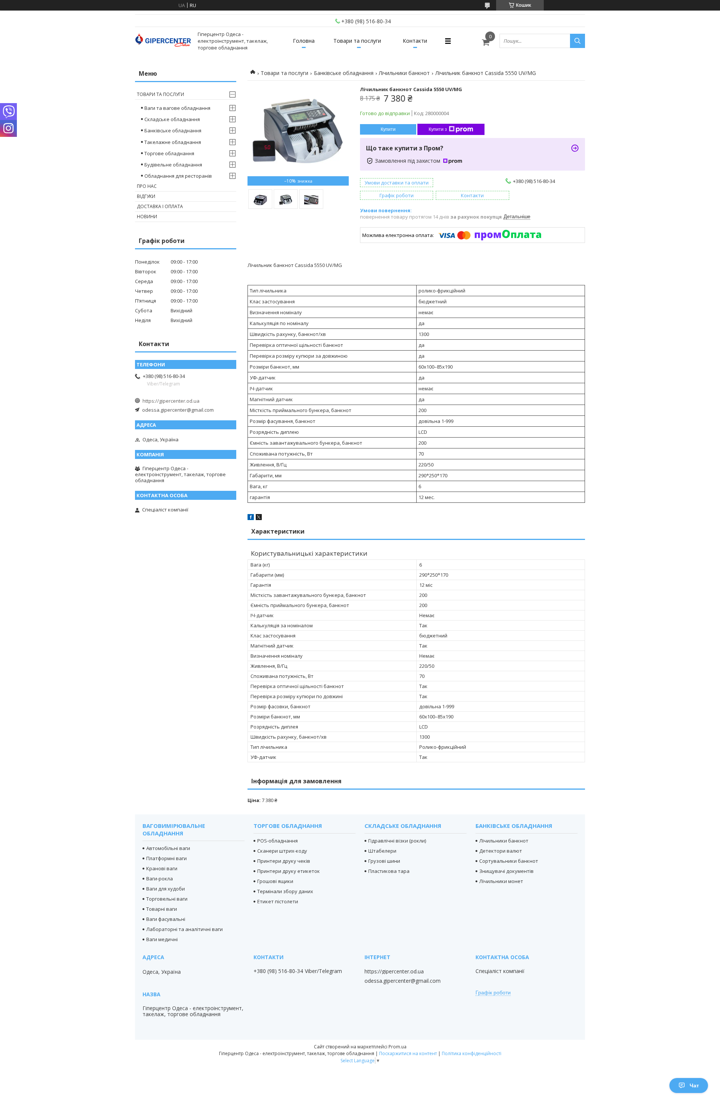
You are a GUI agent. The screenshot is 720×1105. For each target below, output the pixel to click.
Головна (304, 40)
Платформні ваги (166, 858)
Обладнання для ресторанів (178, 175)
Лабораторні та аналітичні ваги (184, 929)
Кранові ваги (161, 868)
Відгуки (146, 196)
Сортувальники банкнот (508, 861)
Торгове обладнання (169, 153)
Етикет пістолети (277, 901)
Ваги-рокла (159, 878)
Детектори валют (500, 850)
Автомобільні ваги (168, 848)
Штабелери (382, 850)
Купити (388, 129)
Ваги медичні (162, 939)
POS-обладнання (277, 840)
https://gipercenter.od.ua (171, 401)
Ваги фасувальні (165, 919)
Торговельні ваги (167, 898)
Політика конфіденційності (471, 1053)
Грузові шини (384, 861)
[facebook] (251, 518)
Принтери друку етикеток (288, 871)
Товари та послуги (357, 40)
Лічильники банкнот (404, 72)
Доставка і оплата (160, 206)
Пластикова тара (389, 871)
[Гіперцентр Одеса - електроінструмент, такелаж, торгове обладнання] (163, 41)
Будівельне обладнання (173, 164)
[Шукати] (577, 41)
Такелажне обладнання (172, 142)
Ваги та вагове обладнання (177, 108)
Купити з (438, 129)
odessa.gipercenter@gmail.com (178, 410)
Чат (694, 1086)
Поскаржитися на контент (408, 1053)
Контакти (415, 40)
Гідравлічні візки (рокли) (397, 840)
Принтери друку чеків (283, 861)
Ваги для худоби (165, 888)
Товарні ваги (161, 909)
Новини (147, 216)
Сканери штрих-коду (282, 850)
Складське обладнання (172, 119)
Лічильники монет (501, 881)
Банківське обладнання (344, 72)
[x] (259, 518)
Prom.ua (397, 1047)
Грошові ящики (275, 881)
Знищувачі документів (506, 871)
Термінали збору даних (285, 891)
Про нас (147, 186)
